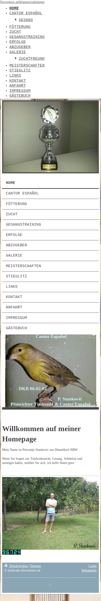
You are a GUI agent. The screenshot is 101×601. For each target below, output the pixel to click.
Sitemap (35, 566)
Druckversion (18, 566)
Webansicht (89, 570)
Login (93, 566)
